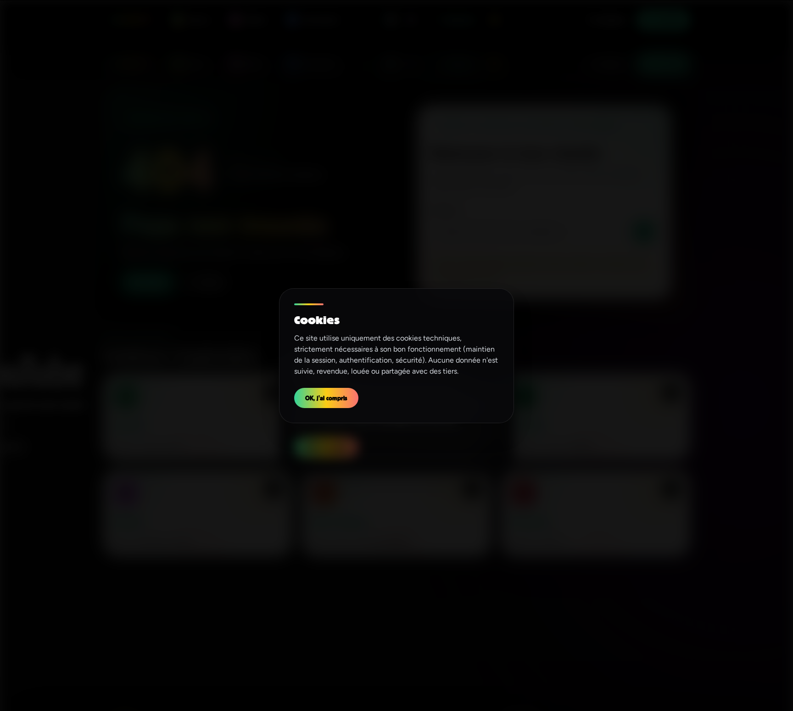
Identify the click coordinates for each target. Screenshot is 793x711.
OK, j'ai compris (326, 397)
